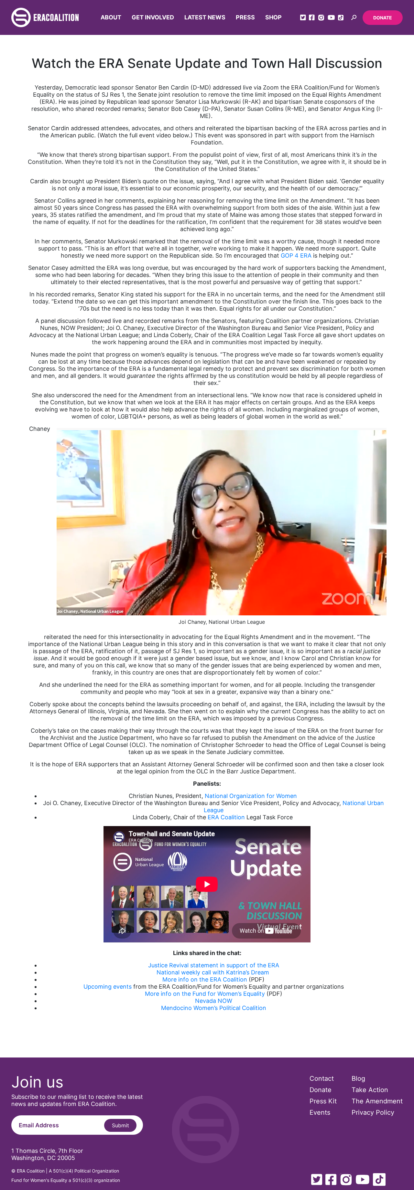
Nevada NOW (213, 1000)
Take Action (370, 1090)
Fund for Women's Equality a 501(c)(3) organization (65, 1180)
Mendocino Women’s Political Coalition (213, 1007)
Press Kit (323, 1101)
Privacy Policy (373, 1112)
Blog (358, 1078)
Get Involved (153, 17)
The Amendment (377, 1101)
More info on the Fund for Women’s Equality (205, 993)
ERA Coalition (226, 817)
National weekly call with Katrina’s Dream (213, 972)
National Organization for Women (251, 795)
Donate (382, 17)
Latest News (204, 17)
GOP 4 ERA (296, 255)
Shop (273, 17)
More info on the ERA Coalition (204, 979)
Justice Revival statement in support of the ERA (213, 965)
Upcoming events (107, 986)
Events (320, 1112)
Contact (322, 1078)
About (111, 17)
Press (245, 17)
